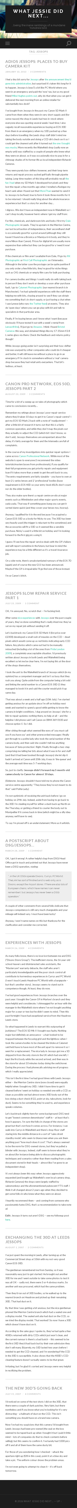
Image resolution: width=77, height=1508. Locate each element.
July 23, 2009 (13, 603)
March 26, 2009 (14, 948)
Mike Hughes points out (24, 95)
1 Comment (32, 603)
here (7, 1219)
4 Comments (36, 948)
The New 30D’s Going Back (33, 1388)
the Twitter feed (38, 303)
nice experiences (26, 617)
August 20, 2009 (15, 394)
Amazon (37, 326)
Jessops (34, 79)
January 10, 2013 (16, 71)
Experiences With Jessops (33, 942)
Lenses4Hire (11, 326)
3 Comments (38, 71)
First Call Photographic (35, 260)
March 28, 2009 (14, 850)
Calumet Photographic (30, 287)
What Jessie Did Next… (39, 1501)
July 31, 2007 (13, 1394)
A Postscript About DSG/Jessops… (27, 842)
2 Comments (36, 1247)
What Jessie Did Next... (38, 13)
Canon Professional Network (34, 456)
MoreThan (45, 191)
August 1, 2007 (14, 1247)
